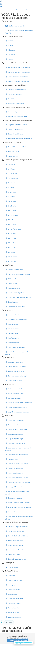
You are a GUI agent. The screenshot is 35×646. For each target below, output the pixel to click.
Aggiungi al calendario (23, 643)
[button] (1, 2)
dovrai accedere (23, 638)
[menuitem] (1, 4)
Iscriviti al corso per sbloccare (17, 640)
